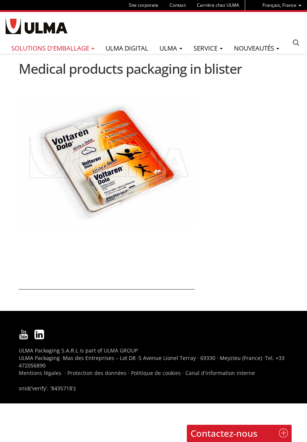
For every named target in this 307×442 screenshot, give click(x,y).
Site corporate (143, 5)
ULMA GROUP (121, 350)
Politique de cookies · (158, 372)
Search (295, 42)
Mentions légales (40, 372)
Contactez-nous (224, 433)
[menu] (281, 5)
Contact (178, 5)
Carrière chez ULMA (218, 5)
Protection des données (97, 372)
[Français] (36, 26)
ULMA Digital (127, 48)
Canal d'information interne (220, 372)
